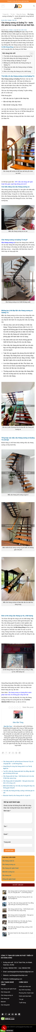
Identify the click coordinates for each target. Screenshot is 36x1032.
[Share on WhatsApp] (2, 753)
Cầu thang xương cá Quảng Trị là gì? (15, 60)
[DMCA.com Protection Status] (8, 1018)
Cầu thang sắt (5, 998)
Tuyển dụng (22, 1002)
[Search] (34, 6)
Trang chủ (5, 14)
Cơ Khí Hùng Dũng (7, 47)
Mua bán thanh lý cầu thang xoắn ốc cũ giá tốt (16, 795)
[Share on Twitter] (9, 753)
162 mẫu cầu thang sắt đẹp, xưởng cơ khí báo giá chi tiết (20, 927)
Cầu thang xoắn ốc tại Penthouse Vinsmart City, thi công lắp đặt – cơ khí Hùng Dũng (20, 891)
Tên (5, 826)
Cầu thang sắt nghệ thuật (8, 989)
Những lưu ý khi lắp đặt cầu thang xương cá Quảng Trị (17, 64)
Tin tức (12, 14)
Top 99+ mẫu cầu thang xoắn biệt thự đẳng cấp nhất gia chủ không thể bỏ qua (21, 903)
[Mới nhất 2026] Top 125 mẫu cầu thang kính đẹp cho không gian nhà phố (19, 921)
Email (6, 834)
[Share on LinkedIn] (19, 753)
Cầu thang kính (5, 1005)
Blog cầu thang (21, 14)
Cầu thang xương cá (7, 995)
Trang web (7, 842)
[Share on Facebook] (6, 753)
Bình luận (7, 811)
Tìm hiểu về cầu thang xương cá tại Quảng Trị (18, 56)
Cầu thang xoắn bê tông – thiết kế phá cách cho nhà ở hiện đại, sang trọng (21, 909)
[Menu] (3, 5)
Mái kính (3, 1001)
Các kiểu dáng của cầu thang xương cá (16, 58)
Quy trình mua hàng (24, 989)
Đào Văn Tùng (23, 30)
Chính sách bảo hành (25, 996)
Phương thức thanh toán (26, 993)
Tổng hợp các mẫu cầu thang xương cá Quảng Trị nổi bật (18, 68)
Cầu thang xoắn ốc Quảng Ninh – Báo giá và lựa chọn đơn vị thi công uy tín (20, 915)
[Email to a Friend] (12, 753)
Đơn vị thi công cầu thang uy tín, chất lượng (17, 71)
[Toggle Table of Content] (31, 53)
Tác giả (21, 999)
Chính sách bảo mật (25, 986)
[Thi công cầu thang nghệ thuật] (18, 6)
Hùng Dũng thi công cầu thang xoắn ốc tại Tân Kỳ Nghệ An (20, 897)
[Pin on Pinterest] (16, 753)
